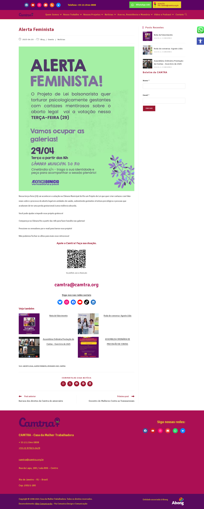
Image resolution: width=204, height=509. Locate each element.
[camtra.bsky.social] (59, 302)
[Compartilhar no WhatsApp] (63, 384)
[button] (200, 41)
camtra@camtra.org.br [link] (31, 459)
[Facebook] (26, 5)
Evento (51, 39)
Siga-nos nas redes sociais (76, 295)
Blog (42, 39)
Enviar (149, 108)
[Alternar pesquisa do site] (185, 14)
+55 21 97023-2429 (29, 448)
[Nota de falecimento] (147, 36)
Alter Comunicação (43, 503)
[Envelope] (45, 5)
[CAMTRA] (93, 302)
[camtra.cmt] (66, 302)
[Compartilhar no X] (70, 384)
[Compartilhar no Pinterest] (83, 384)
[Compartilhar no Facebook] (76, 384)
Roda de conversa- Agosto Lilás (117, 315)
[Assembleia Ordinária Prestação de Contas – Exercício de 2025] (147, 63)
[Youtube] (33, 5)
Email (146, 95)
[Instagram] (39, 5)
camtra (63, 366)
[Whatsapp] (175, 430)
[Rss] (52, 5)
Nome (146, 80)
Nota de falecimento (58, 315)
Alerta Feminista (40, 366)
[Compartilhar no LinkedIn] (90, 384)
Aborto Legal (28, 366)
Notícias (61, 39)
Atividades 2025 (53, 366)
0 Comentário (167, 38)
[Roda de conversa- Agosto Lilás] (147, 50)
